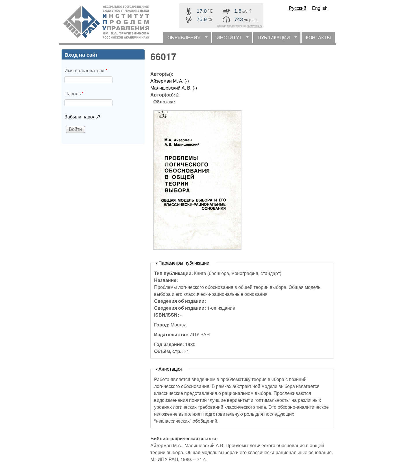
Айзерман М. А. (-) (169, 80)
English (320, 8)
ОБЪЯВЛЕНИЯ (182, 38)
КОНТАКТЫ (318, 37)
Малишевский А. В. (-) (173, 87)
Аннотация (170, 368)
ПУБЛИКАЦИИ (271, 38)
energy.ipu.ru (254, 26)
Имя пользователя (85, 70)
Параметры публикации (183, 262)
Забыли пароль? (82, 116)
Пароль (74, 93)
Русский (297, 8)
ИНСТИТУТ (227, 38)
